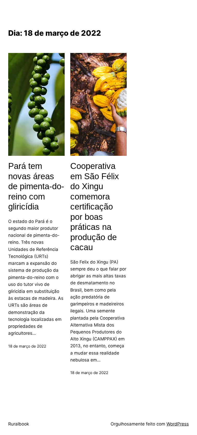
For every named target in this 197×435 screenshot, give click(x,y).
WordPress (177, 424)
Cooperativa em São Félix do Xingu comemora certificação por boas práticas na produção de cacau (94, 206)
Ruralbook (18, 424)
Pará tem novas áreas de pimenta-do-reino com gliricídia (36, 186)
